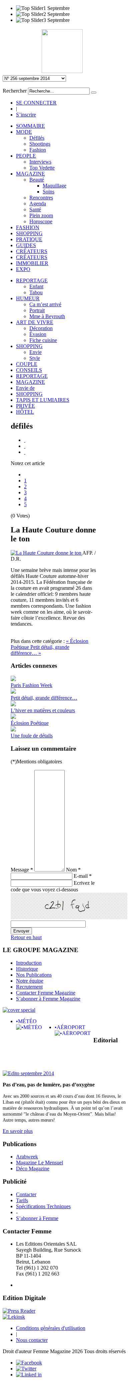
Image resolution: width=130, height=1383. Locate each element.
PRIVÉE (25, 406)
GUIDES (26, 245)
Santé (35, 209)
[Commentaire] (24, 452)
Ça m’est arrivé (45, 304)
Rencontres (41, 197)
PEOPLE (26, 156)
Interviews (40, 162)
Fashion (37, 150)
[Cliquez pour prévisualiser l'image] (46, 553)
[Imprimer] (24, 440)
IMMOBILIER (32, 263)
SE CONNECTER (36, 102)
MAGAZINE (30, 173)
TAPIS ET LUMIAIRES (42, 400)
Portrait (37, 310)
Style (34, 358)
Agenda (37, 203)
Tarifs (22, 1200)
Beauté (36, 179)
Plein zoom (41, 215)
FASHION (27, 227)
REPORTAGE (32, 280)
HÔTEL (25, 412)
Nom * (73, 869)
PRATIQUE (29, 239)
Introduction (29, 963)
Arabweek (27, 1156)
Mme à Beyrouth (47, 316)
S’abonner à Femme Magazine (48, 999)
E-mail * (83, 876)
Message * (22, 869)
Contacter (26, 1194)
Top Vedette (42, 168)
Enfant (36, 286)
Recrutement (29, 987)
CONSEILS (29, 370)
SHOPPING (29, 233)
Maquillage (54, 185)
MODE (24, 132)
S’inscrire (26, 114)
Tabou (36, 292)
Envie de (25, 388)
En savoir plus (18, 1131)
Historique (27, 969)
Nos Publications (34, 975)
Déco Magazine (32, 1168)
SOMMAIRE (30, 126)
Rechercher (15, 91)
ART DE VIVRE (34, 322)
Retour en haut (26, 937)
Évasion (37, 334)
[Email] (24, 446)
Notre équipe (29, 981)
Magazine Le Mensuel (39, 1162)
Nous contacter (32, 1340)
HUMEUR (28, 298)
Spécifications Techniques (43, 1206)
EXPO (23, 269)
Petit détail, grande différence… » (40, 650)
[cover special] (19, 1010)
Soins (48, 191)
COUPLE (26, 364)
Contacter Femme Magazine (45, 993)
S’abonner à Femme (37, 1218)
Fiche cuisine (43, 340)
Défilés (36, 138)
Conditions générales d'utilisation (50, 1328)
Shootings (39, 144)
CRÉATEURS (31, 251)
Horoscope (40, 221)
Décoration (41, 328)
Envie (35, 352)
